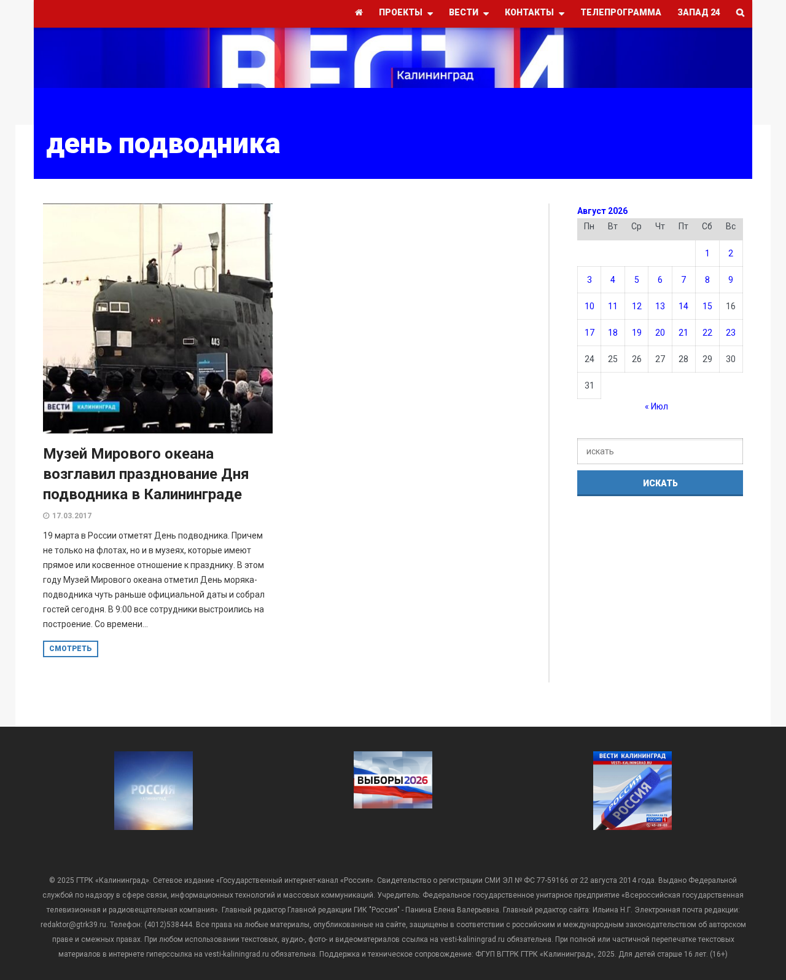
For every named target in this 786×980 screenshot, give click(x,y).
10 (589, 306)
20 (660, 333)
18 (613, 333)
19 (637, 333)
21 (683, 333)
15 (707, 306)
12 (637, 306)
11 (613, 306)
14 (683, 306)
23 (731, 333)
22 (707, 333)
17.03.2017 (71, 516)
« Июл (656, 406)
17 (589, 333)
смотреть (70, 648)
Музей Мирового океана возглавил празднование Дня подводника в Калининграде (146, 474)
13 (660, 306)
